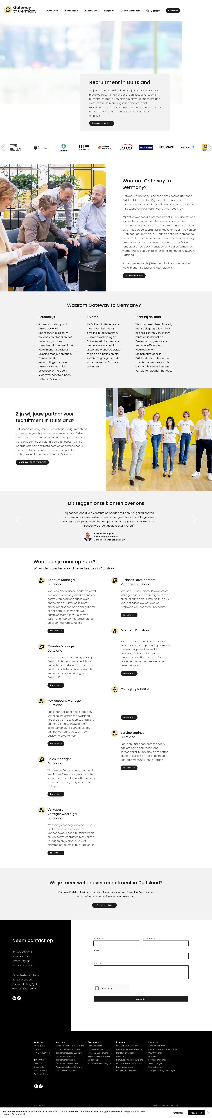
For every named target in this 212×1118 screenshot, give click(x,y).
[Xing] (19, 998)
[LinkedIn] (14, 998)
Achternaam (149, 938)
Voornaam (98, 938)
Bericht (97, 963)
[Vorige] (17, 520)
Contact (39, 1042)
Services (60, 1042)
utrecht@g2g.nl (21, 961)
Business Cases (41, 1074)
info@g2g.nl (39, 1045)
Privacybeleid (18, 1114)
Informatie (40, 1060)
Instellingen (178, 1112)
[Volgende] (194, 520)
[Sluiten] (208, 1113)
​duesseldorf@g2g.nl (24, 984)
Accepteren (196, 1112)
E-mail (97, 951)
